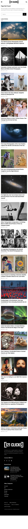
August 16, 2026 (4, 380)
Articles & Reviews (8, 489)
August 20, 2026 (4, 227)
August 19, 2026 (4, 252)
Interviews (6, 494)
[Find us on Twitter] (6, 460)
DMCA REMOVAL (13, 502)
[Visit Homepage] (13, 2)
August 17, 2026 (4, 278)
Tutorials (6, 496)
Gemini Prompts (7, 506)
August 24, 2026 (4, 45)
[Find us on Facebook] (4, 460)
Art (5, 487)
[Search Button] (26, 2)
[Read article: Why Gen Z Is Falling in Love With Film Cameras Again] (14, 366)
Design (5, 491)
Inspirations (4, 38)
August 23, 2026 (4, 70)
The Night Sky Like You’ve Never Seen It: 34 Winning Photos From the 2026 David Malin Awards (12, 196)
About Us (6, 502)
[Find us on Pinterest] (11, 460)
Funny (5, 492)
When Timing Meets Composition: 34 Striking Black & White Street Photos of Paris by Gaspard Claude (13, 223)
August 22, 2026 (4, 96)
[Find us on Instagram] (9, 460)
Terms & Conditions (15, 504)
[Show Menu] (1, 2)
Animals (3, 166)
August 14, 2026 (4, 431)
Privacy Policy (7, 504)
